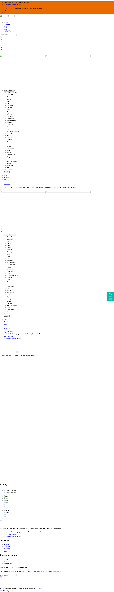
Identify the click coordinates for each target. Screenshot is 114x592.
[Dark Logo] (3, 16)
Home (6, 22)
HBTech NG (39, 589)
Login (6, 10)
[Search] (0, 54)
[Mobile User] (0, 225)
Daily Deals (7, 547)
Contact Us (7, 31)
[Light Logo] (11, 16)
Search (6, 172)
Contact (6, 559)
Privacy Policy (8, 563)
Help (5, 12)
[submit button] (18, 352)
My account (7, 549)
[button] (1, 37)
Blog (5, 29)
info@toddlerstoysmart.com (12, 4)
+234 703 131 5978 (70, 187)
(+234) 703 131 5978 (10, 534)
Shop (5, 27)
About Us (7, 24)
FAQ (5, 561)
